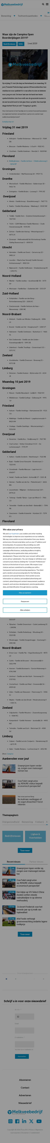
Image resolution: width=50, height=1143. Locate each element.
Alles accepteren (25, 593)
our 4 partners (14, 534)
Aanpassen (25, 601)
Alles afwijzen (25, 610)
